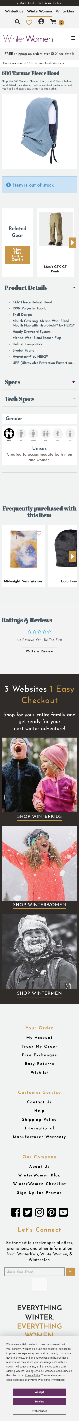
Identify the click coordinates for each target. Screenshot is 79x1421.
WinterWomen (39, 11)
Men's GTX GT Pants (55, 269)
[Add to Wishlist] (39, 532)
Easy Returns (39, 1064)
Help (39, 1111)
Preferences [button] (58, 1379)
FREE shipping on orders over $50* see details (40, 54)
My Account (39, 1038)
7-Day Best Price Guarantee (39, 3)
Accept (39, 1392)
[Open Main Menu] (66, 38)
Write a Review (39, 651)
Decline (39, 1401)
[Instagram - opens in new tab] (39, 1213)
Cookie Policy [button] (32, 1375)
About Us (39, 1167)
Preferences (39, 1411)
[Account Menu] (41, 22)
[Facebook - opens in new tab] (15, 1213)
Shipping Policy (39, 1120)
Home (5, 63)
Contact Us (39, 1102)
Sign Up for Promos (39, 1193)
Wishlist (39, 1073)
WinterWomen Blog (39, 1175)
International (39, 1128)
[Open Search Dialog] (17, 22)
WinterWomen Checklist (39, 1184)
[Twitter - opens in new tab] (27, 1213)
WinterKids (14, 11)
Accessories (19, 63)
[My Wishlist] (29, 22)
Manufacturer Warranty (39, 1137)
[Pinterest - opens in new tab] (51, 1213)
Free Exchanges (39, 1055)
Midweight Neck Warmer (23, 581)
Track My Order (40, 1046)
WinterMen (65, 11)
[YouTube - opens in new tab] (63, 1213)
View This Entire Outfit (17, 255)
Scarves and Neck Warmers (46, 63)
